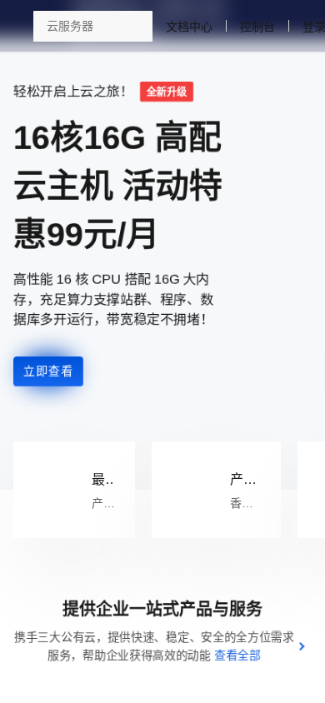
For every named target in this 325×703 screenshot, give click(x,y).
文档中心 (256, 26)
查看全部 (237, 655)
